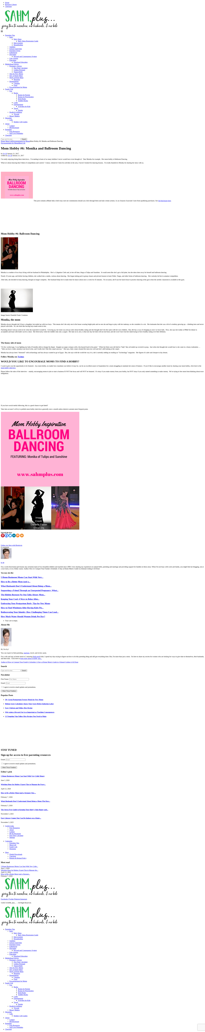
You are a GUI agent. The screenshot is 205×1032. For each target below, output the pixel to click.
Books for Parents (24, 95)
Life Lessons (13, 58)
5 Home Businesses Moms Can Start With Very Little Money (23, 776)
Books (16, 93)
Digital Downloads (15, 854)
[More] (22, 535)
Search (24, 139)
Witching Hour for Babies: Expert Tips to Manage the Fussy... (23, 784)
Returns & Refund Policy (17, 858)
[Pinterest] (3, 535)
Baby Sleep (17, 39)
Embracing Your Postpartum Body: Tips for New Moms (25, 603)
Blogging (17, 79)
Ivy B (5, 154)
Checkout (8, 6)
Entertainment (18, 104)
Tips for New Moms (16, 74)
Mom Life (8, 141)
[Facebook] (6, 535)
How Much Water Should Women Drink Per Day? (23, 616)
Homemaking (14, 81)
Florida (20, 110)
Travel (16, 108)
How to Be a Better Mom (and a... (15, 582)
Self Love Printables (16, 133)
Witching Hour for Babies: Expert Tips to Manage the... (19, 870)
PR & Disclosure (15, 834)
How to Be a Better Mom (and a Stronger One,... (18, 793)
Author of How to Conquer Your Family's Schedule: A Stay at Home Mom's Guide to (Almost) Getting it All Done (39, 662)
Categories (8, 841)
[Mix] (18, 535)
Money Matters (14, 116)
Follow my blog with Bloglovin (11, 545)
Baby (11, 37)
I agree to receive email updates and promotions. (19, 687)
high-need (36, 656)
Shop (7, 852)
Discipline (12, 54)
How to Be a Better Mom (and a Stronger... (15, 874)
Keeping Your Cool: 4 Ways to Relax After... (20, 599)
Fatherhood (13, 53)
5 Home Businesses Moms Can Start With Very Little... (19, 866)
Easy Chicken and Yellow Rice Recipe (18, 708)
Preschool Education (21, 62)
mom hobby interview (8, 368)
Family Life (9, 89)
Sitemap (12, 837)
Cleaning (17, 83)
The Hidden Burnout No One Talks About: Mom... (23, 595)
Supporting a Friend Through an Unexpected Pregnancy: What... (29, 590)
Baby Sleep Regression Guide (28, 41)
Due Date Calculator (21, 68)
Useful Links (9, 826)
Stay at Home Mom (16, 76)
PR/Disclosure (14, 128)
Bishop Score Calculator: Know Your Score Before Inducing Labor (29, 704)
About (7, 124)
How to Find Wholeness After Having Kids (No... (22, 608)
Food (15, 85)
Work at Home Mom (16, 78)
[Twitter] (10, 535)
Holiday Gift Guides (20, 122)
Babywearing (18, 43)
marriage (26, 653)
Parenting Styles (14, 51)
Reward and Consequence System (25, 56)
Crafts (16, 103)
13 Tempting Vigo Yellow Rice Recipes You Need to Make (25, 716)
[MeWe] (14, 535)
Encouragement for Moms (18, 87)
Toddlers (12, 47)
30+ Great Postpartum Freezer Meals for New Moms (24, 700)
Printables (8, 129)
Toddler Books (23, 101)
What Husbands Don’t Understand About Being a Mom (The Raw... (25, 801)
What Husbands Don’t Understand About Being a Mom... (26, 586)
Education (12, 60)
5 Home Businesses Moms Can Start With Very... (22, 577)
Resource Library (11, 4)
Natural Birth (18, 72)
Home (7, 3)
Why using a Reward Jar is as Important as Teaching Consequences (29, 712)
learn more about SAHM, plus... (31, 658)
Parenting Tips (10, 35)
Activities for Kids (24, 106)
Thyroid (16, 114)
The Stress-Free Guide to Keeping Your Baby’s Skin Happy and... (24, 810)
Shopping (8, 118)
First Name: (5, 679)
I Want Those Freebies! (9, 691)
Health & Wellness (15, 112)
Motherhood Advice (12, 64)
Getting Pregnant (19, 70)
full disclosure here (164, 201)
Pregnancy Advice (15, 66)
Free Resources (14, 131)
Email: (3, 683)
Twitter (21, 357)
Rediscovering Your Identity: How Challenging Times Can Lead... (30, 612)
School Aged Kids (15, 49)
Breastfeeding (18, 45)
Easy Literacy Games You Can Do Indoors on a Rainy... (21, 818)
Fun (10, 91)
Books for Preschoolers (26, 97)
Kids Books (22, 99)
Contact (12, 126)
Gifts (11, 120)
